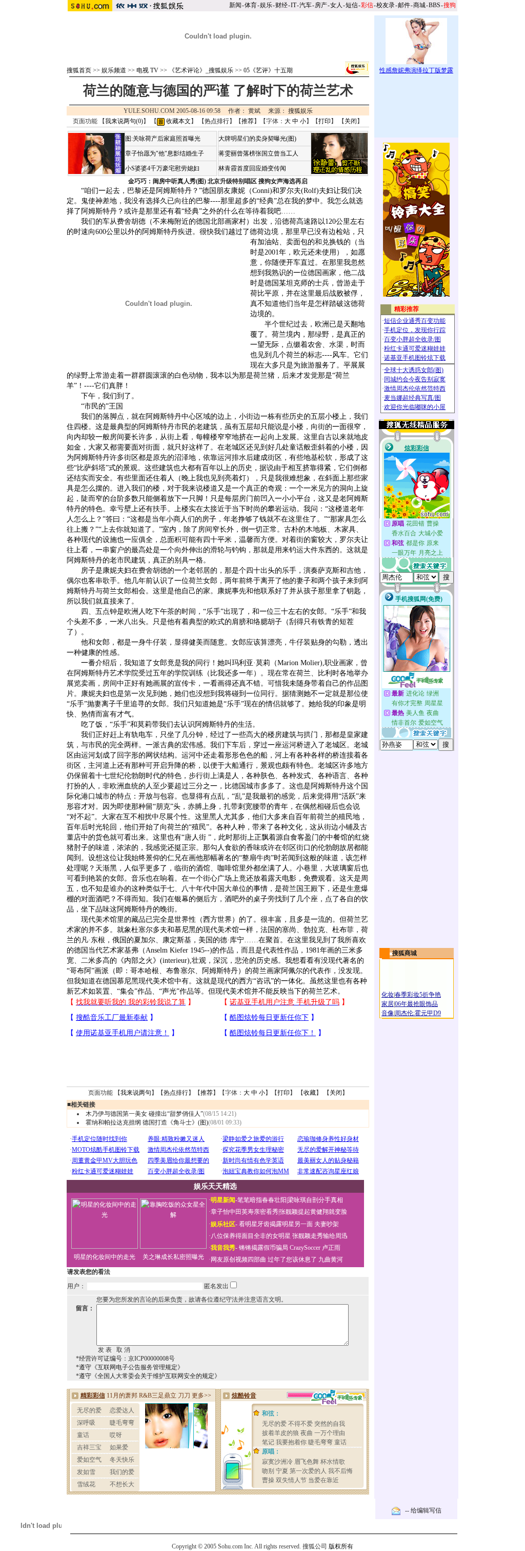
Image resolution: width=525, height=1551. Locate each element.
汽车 (305, 5)
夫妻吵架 (326, 1224)
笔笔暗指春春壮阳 (262, 1200)
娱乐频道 (114, 70)
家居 (387, 1003)
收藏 (310, 1092)
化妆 (387, 994)
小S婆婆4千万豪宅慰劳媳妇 (162, 168)
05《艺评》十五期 (268, 70)
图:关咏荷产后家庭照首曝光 (162, 138)
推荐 (247, 121)
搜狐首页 (79, 70)
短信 (352, 5)
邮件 (404, 5)
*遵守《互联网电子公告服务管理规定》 (130, 1367)
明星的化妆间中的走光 (104, 1257)
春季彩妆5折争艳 (418, 994)
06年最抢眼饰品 (416, 1003)
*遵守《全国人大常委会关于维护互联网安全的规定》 (148, 1376)
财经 (281, 5)
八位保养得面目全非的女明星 (251, 1235)
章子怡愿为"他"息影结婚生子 (164, 153)
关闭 (351, 121)
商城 (419, 5)
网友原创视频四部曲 (238, 1259)
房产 (321, 5)
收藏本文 (178, 121)
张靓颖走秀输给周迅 (320, 1235)
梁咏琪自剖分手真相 (315, 1200)
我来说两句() (124, 121)
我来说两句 (135, 1092)
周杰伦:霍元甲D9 (418, 1013)
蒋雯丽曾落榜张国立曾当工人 (258, 153)
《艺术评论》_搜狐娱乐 (201, 70)
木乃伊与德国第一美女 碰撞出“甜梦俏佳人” (144, 1113)
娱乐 (266, 5)
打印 (324, 121)
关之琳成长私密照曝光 (173, 1257)
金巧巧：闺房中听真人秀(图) (167, 181)
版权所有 (341, 1546)
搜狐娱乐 (300, 110)
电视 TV (147, 70)
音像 (387, 1013)
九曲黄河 (330, 1259)
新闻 (235, 5)
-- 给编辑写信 (423, 1510)
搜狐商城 (404, 953)
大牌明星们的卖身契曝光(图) (257, 138)
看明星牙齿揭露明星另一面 (275, 1224)
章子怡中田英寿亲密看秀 (244, 1211)
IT (293, 5)
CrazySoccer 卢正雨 (315, 1247)
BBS (434, 5)
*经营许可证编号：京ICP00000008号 (125, 1358)
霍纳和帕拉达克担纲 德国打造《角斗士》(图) (147, 1122)
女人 (336, 5)
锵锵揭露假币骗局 (263, 1247)
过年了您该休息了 (292, 1259)
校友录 (385, 5)
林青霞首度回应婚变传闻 (252, 168)
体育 (251, 5)
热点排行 (217, 121)
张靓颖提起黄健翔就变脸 (313, 1211)
